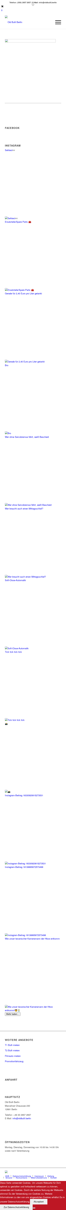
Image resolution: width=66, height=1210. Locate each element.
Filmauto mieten (13, 1055)
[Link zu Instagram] (58, 1172)
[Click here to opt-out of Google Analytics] (34, 1207)
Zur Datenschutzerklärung (16, 1207)
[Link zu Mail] (53, 1172)
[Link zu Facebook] (48, 1172)
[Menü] (56, 22)
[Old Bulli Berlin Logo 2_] (27, 22)
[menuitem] (56, 22)
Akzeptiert (39, 1201)
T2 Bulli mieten (12, 1050)
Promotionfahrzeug (14, 1061)
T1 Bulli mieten (12, 1045)
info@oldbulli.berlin (22, 1118)
